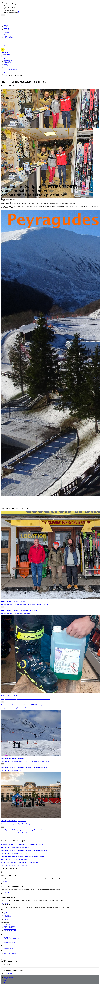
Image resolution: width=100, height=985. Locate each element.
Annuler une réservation (10, 930)
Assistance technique (9, 924)
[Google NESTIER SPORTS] (4, 983)
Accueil (6, 25)
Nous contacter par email (10, 953)
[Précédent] (2, 15)
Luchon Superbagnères (9, 973)
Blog (5, 30)
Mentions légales (8, 36)
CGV (5, 976)
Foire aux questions (8, 37)
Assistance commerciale (10, 926)
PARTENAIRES (8, 63)
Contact (6, 26)
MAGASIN (7, 61)
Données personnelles (9, 977)
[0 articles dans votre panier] (4, 67)
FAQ (5, 980)
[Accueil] (4, 58)
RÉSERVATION (8, 60)
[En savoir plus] (18, 12)
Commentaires (7, 29)
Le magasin (6, 28)
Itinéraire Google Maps (9, 942)
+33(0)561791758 (8, 948)
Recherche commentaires (10, 929)
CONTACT (7, 65)
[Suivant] (4, 15)
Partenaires (6, 32)
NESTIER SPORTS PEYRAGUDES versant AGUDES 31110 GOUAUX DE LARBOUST (13, 939)
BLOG (5, 64)
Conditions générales (9, 34)
